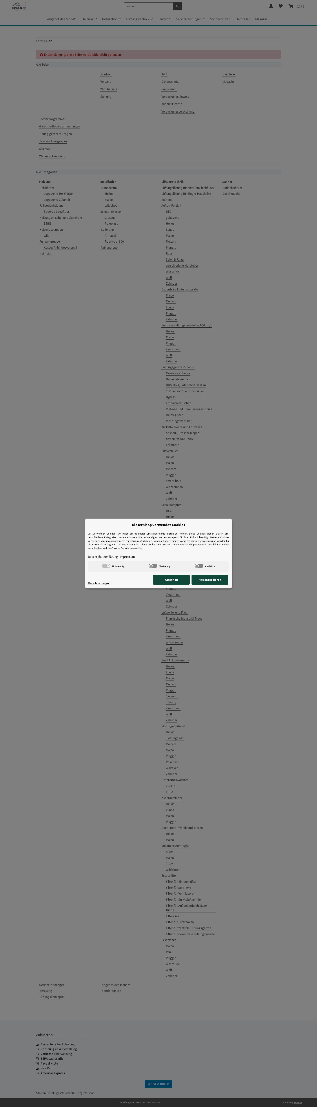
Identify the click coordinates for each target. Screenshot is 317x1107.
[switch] (106, 566)
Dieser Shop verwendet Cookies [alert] (158, 524)
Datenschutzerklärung (103, 557)
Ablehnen (171, 579)
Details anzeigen (99, 583)
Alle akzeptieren (210, 579)
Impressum (127, 557)
